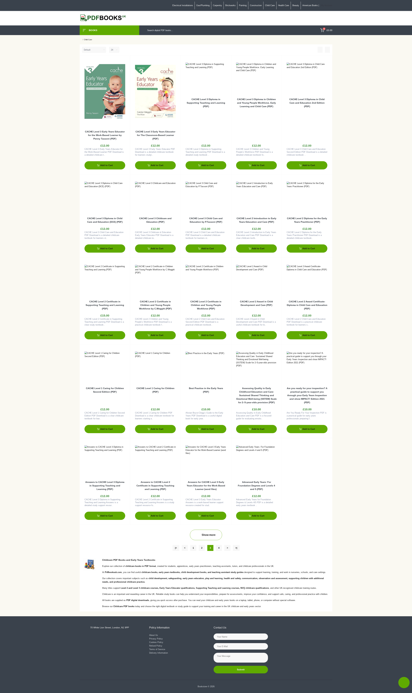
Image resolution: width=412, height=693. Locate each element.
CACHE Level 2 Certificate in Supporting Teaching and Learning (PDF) (105, 305)
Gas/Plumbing (203, 5)
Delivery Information (158, 653)
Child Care (270, 5)
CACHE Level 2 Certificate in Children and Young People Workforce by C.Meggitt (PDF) (155, 305)
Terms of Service (157, 649)
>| (236, 548)
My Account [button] (326, 5)
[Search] (313, 30)
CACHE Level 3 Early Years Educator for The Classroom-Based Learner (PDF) (155, 135)
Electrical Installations (182, 5)
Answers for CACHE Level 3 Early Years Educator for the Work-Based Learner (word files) (206, 485)
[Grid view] (327, 50)
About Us (153, 635)
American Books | (310, 5)
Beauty (295, 5)
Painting (243, 5)
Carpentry (217, 5)
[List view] (320, 50)
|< (176, 548)
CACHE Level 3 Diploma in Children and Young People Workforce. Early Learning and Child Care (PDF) (256, 103)
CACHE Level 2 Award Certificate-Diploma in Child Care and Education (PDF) (307, 305)
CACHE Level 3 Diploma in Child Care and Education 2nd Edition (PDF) (307, 103)
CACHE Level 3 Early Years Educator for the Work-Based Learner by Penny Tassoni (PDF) (105, 135)
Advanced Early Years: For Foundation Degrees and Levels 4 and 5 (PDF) (256, 485)
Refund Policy (155, 646)
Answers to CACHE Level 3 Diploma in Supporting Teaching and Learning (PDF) (104, 485)
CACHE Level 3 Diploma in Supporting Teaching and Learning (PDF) (206, 103)
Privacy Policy (156, 638)
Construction (256, 5)
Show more (208, 535)
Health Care (283, 5)
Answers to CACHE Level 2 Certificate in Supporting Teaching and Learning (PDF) (155, 485)
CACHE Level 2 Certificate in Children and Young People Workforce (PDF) (205, 305)
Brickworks (230, 5)
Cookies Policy (156, 642)
